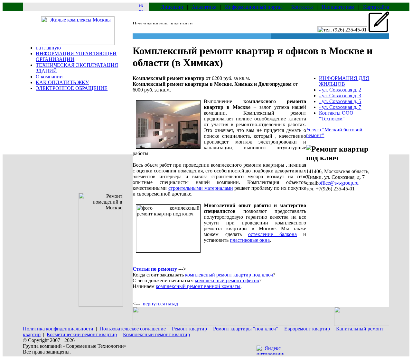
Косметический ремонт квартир (82, 334)
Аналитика (204, 7)
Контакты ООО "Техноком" (336, 115)
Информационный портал (254, 7)
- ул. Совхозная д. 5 (340, 101)
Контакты (302, 7)
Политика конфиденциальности (58, 328)
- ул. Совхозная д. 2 (340, 89)
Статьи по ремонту (155, 269)
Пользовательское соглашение (132, 328)
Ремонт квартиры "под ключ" (245, 328)
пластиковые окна (250, 240)
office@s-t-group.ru (338, 183)
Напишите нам (338, 7)
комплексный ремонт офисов (227, 280)
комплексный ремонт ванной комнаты (198, 286)
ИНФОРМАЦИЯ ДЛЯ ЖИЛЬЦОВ (344, 81)
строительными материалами (200, 188)
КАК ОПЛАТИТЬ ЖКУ (62, 82)
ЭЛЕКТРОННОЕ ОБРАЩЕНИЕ (72, 88)
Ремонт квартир (189, 328)
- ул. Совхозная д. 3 (340, 95)
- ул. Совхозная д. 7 (340, 107)
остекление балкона (272, 234)
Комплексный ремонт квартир (156, 334)
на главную (48, 47)
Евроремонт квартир (307, 328)
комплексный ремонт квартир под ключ (229, 274)
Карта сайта (376, 7)
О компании (49, 76)
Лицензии (172, 7)
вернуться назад (160, 303)
